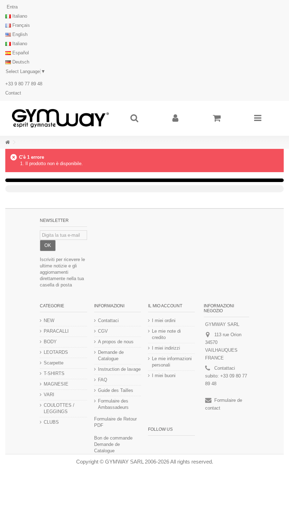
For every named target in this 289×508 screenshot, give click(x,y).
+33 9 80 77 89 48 (23, 83)
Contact (13, 93)
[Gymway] (60, 118)
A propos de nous (116, 341)
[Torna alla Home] (7, 142)
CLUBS (51, 422)
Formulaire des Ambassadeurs (113, 404)
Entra (11, 7)
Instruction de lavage (119, 369)
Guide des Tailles (115, 390)
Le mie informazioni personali (172, 362)
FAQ (102, 379)
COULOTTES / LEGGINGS (59, 408)
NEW (49, 320)
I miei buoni (164, 375)
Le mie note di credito (166, 334)
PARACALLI (56, 331)
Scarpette (53, 362)
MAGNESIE (56, 384)
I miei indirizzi (166, 348)
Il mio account (165, 305)
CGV (103, 331)
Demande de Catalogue (111, 355)
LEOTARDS (56, 352)
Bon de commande (113, 438)
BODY (50, 341)
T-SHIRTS (54, 373)
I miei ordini (164, 320)
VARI (49, 394)
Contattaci (108, 320)
